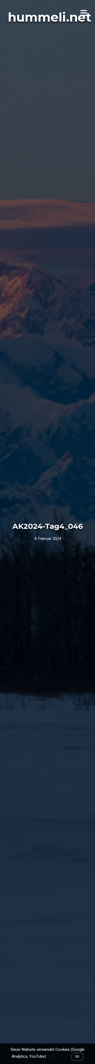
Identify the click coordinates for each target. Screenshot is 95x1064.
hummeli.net (49, 17)
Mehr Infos (57, 1056)
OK (77, 1056)
